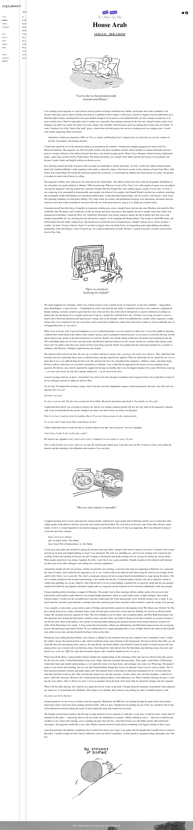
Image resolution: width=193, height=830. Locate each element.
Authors (4, 23)
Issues (4, 17)
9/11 (100, 17)
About (4, 41)
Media (119, 17)
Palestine (106, 17)
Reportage (113, 12)
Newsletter (5, 58)
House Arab (110, 24)
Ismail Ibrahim (109, 33)
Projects (4, 37)
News (4, 34)
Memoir (105, 12)
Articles (4, 20)
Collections (5, 27)
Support (4, 44)
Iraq (113, 17)
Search (4, 54)
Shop (4, 47)
